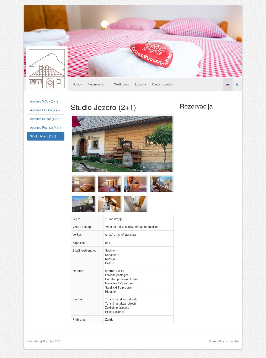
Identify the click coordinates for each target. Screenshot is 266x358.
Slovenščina (228, 84)
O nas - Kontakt (162, 84)
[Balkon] (162, 193)
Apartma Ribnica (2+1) (45, 110)
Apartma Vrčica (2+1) (44, 101)
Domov (77, 84)
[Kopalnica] (136, 213)
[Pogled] (84, 213)
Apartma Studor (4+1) (44, 119)
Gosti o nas (121, 84)
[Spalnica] (84, 193)
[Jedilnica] (136, 193)
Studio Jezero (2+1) (43, 136)
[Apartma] (123, 173)
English (237, 84)
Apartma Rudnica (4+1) (45, 127)
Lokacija (140, 84)
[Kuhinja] (110, 213)
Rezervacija (96, 84)
